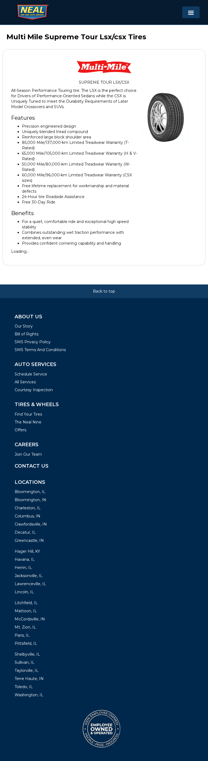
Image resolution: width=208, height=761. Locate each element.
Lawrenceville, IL (30, 583)
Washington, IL (29, 694)
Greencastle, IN (29, 540)
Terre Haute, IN (29, 678)
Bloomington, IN (30, 499)
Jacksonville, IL (29, 575)
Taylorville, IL (26, 670)
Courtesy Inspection (34, 389)
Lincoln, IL (24, 592)
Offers (20, 430)
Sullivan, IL (24, 662)
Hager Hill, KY (27, 551)
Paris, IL (22, 635)
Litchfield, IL (26, 602)
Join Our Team (28, 454)
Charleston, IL (28, 508)
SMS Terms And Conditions (40, 349)
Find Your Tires (28, 414)
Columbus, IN (27, 516)
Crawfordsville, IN (31, 524)
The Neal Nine (28, 422)
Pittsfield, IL (26, 643)
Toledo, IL (24, 686)
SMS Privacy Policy (33, 341)
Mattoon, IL (26, 610)
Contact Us (31, 466)
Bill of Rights (26, 334)
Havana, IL (25, 559)
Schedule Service (31, 374)
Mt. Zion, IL (25, 627)
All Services (25, 382)
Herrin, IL (23, 567)
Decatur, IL (25, 532)
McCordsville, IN (30, 619)
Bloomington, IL (30, 491)
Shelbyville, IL (27, 654)
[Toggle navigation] (191, 12)
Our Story (24, 326)
